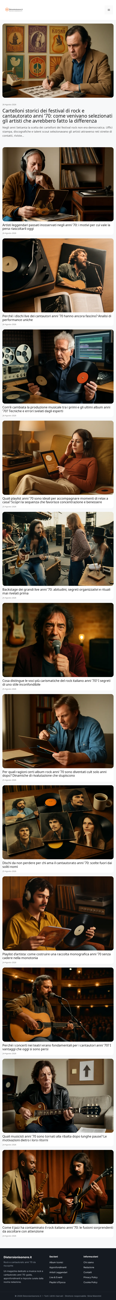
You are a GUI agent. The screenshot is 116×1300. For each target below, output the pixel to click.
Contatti (88, 1272)
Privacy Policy (91, 1277)
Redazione (89, 1267)
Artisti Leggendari (58, 1272)
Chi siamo (89, 1262)
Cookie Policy (90, 1282)
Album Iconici (56, 1262)
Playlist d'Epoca (57, 1282)
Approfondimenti (57, 1267)
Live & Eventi (55, 1277)
